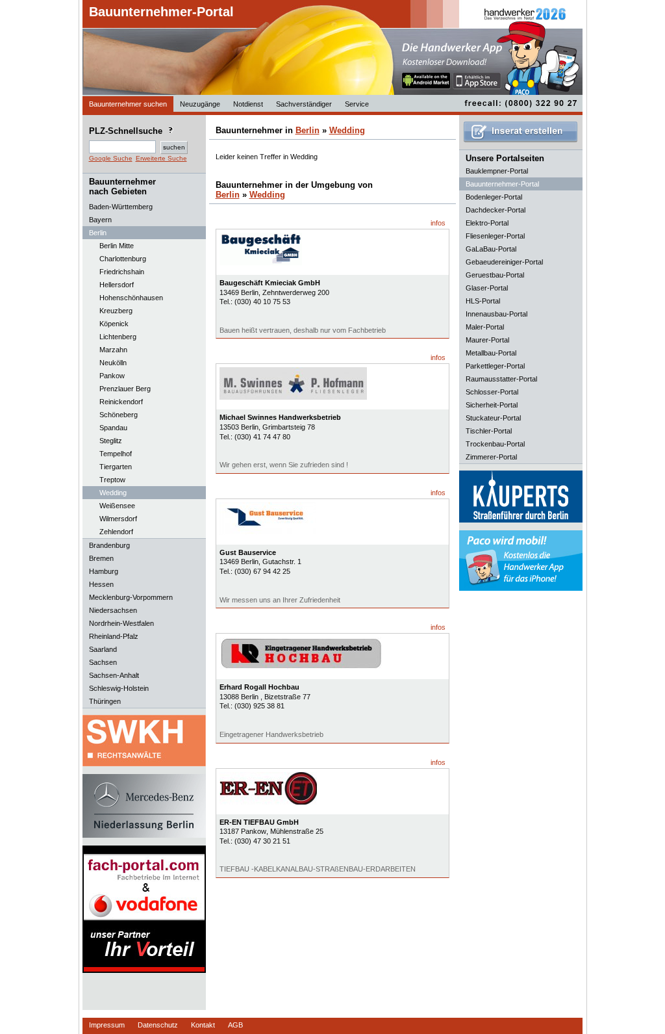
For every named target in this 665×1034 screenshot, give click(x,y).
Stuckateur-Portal (493, 418)
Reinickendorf (121, 402)
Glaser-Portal (487, 288)
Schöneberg (118, 415)
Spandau (113, 428)
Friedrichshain (121, 272)
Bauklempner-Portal (497, 171)
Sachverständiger (304, 104)
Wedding (113, 493)
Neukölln (113, 363)
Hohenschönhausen (131, 298)
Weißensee (117, 506)
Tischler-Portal (489, 431)
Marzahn (113, 350)
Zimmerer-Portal (491, 457)
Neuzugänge (200, 104)
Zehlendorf (116, 532)
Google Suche (110, 158)
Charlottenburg (122, 259)
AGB (235, 1025)
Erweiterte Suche (161, 158)
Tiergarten (115, 467)
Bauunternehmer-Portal (161, 12)
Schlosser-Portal (492, 392)
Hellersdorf (116, 285)
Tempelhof (115, 454)
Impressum (107, 1025)
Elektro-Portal (487, 223)
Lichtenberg (117, 337)
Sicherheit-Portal (492, 405)
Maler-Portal (485, 327)
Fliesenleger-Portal (495, 236)
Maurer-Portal (487, 340)
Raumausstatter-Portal (501, 379)
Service (357, 104)
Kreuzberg (115, 311)
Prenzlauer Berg (125, 389)
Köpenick (114, 324)
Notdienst (248, 104)
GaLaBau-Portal (491, 249)
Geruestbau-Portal (495, 275)
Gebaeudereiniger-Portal (504, 262)
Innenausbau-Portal (496, 314)
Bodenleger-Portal (494, 197)
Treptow (112, 480)
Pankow (112, 376)
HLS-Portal (483, 301)
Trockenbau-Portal (495, 444)
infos (438, 223)
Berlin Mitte (116, 246)
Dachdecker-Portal (495, 210)
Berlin (307, 130)
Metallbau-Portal (491, 353)
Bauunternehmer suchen (128, 104)
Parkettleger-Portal (495, 366)
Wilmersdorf (118, 519)
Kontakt (203, 1025)
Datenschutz (158, 1025)
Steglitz (110, 441)
